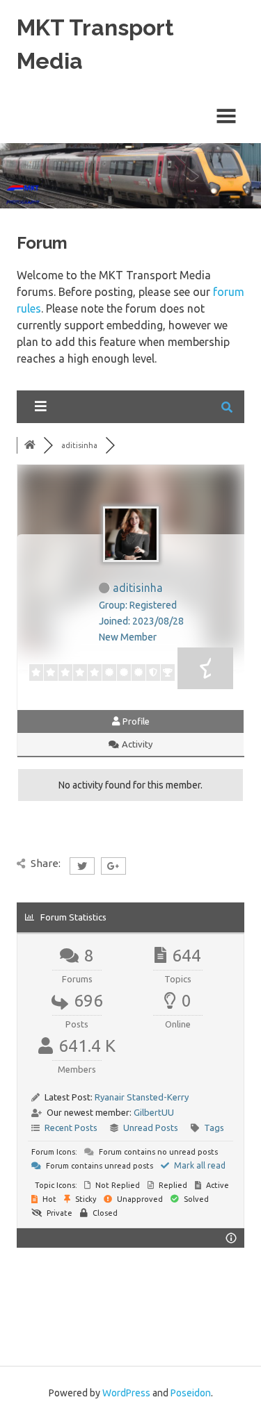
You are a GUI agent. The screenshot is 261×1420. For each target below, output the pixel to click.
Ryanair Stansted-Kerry (142, 1097)
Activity (136, 744)
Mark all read (199, 1165)
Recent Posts (71, 1127)
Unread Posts (150, 1127)
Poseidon (191, 1392)
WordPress (126, 1392)
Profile (135, 721)
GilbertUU (154, 1112)
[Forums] (29, 445)
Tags (214, 1127)
